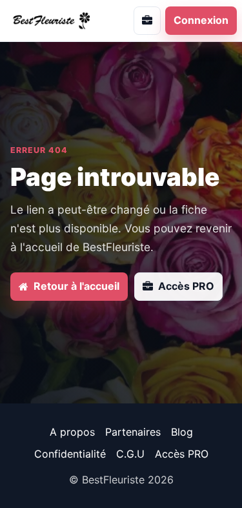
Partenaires (133, 431)
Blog (182, 431)
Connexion (201, 20)
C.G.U (130, 453)
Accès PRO (181, 453)
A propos (72, 431)
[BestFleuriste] (56, 20)
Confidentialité (70, 453)
